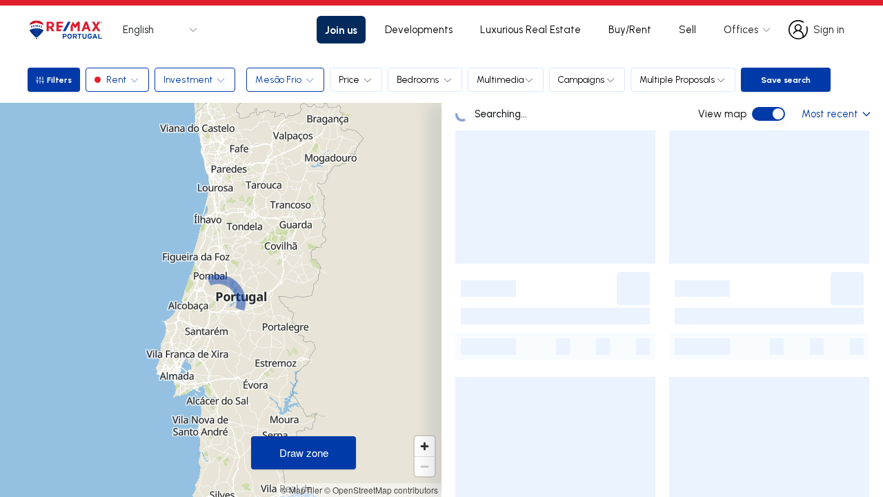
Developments (419, 29)
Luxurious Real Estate (530, 29)
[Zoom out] (425, 466)
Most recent (830, 113)
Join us (341, 30)
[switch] (768, 114)
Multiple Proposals (677, 79)
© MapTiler (301, 490)
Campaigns (581, 79)
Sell (687, 29)
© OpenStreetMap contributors (381, 490)
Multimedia (500, 79)
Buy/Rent (629, 29)
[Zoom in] (425, 446)
